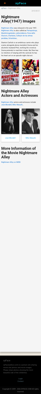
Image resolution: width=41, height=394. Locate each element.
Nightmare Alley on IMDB (10, 162)
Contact (21, 381)
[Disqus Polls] (20, 194)
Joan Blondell (6, 105)
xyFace (3, 8)
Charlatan (11, 36)
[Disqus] (20, 254)
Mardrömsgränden (8, 33)
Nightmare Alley (7, 28)
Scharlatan (13, 38)
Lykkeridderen (21, 33)
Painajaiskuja (32, 30)
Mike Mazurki (17, 105)
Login (20, 379)
